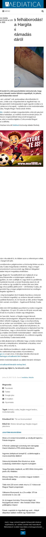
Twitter (7, 392)
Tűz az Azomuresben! (23, 419)
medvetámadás (8, 412)
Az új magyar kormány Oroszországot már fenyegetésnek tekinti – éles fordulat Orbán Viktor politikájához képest (21, 502)
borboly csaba (13, 410)
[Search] (43, 11)
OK (23, 533)
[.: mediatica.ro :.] (23, 7)
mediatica (25, 377)
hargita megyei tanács (28, 410)
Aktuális (31, 377)
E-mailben (9, 399)
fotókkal (16, 125)
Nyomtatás (9, 402)
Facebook (9, 388)
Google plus (9, 395)
